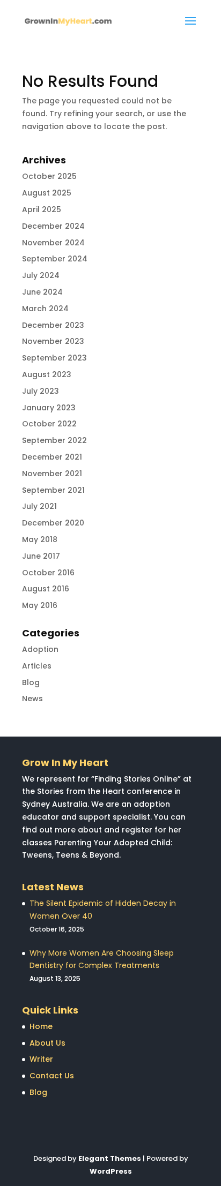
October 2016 (48, 572)
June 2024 (42, 292)
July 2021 (39, 506)
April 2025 (41, 209)
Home (41, 1026)
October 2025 (49, 176)
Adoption (40, 649)
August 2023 (46, 374)
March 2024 (45, 308)
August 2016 (45, 588)
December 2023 (53, 325)
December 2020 (53, 522)
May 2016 (39, 605)
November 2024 (53, 242)
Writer (41, 1059)
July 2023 (40, 391)
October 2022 (49, 423)
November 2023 (53, 341)
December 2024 (53, 226)
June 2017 (41, 556)
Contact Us (52, 1075)
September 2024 (54, 258)
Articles (36, 665)
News (32, 698)
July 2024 (41, 275)
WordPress (111, 1171)
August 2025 (46, 192)
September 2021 (53, 490)
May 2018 (39, 539)
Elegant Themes (109, 1158)
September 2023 (54, 357)
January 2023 (49, 407)
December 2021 (52, 457)
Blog (31, 682)
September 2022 (54, 440)
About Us (47, 1043)
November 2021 (52, 473)
